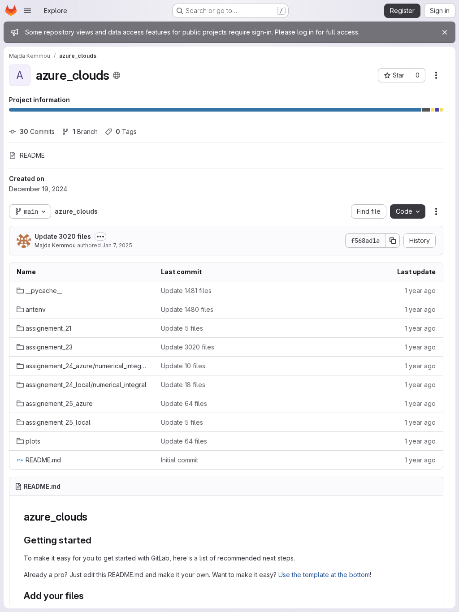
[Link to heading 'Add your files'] (89, 595)
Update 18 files (183, 384)
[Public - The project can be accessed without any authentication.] (116, 75)
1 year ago (420, 290)
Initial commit (179, 460)
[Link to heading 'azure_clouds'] (93, 516)
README (32, 155)
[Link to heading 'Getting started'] (96, 540)
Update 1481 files (186, 290)
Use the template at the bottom (324, 574)
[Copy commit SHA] (392, 240)
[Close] (444, 32)
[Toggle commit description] (100, 237)
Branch (85, 131)
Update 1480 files (187, 309)
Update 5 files (182, 328)
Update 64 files (184, 403)
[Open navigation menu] (27, 11)
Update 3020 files (63, 236)
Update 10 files (183, 366)
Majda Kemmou (55, 245)
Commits (37, 131)
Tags (126, 131)
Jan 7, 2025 (117, 245)
